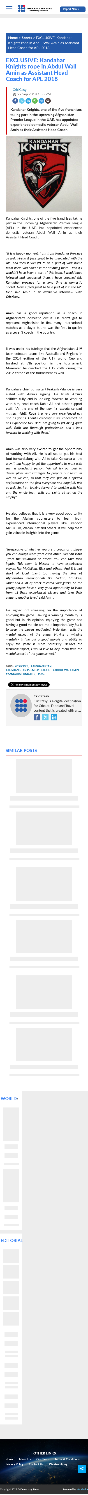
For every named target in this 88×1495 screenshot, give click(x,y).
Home (9, 1459)
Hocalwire (82, 1489)
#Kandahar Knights (20, 674)
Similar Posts (21, 751)
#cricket (21, 666)
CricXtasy (41, 696)
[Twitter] (22, 100)
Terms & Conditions (67, 1459)
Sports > (29, 38)
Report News (71, 9)
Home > (15, 38)
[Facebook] (15, 100)
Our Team (42, 1459)
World (9, 1099)
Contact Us (36, 1464)
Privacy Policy (14, 1464)
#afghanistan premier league (28, 670)
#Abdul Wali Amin (66, 670)
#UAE (41, 674)
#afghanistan (41, 666)
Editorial (12, 1241)
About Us (25, 1459)
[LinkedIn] (28, 100)
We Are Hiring (58, 1464)
